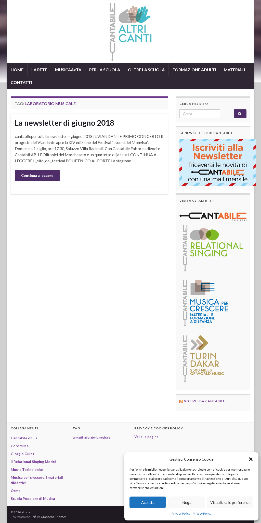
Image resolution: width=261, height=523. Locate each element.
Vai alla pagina (146, 436)
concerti (78, 437)
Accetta (147, 502)
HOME (17, 69)
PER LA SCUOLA (104, 69)
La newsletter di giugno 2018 (64, 122)
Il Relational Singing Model (33, 461)
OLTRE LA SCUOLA (146, 69)
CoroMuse (20, 446)
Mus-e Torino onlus (27, 469)
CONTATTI (21, 82)
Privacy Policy (181, 513)
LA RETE (39, 69)
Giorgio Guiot (22, 454)
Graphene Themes (54, 517)
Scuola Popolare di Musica (33, 498)
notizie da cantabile (204, 401)
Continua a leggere (37, 175)
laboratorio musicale (97, 437)
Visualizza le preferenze (230, 502)
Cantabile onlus (24, 438)
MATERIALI (234, 69)
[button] (250, 459)
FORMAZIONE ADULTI (194, 69)
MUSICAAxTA (68, 69)
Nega (186, 502)
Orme (15, 490)
